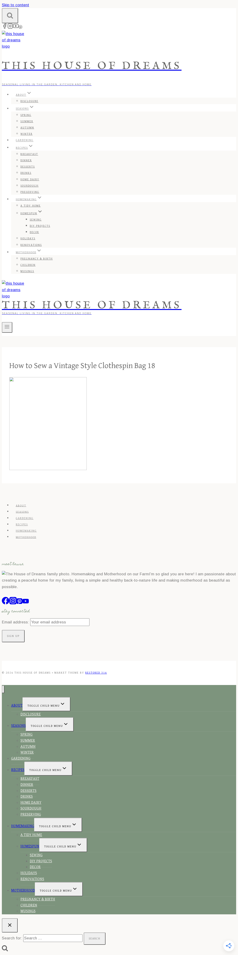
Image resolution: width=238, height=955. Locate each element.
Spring (25, 115)
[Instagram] (10, 28)
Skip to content (15, 5)
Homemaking (26, 530)
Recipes (22, 524)
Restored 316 (96, 672)
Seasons (22, 511)
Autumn (27, 127)
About (21, 505)
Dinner (26, 160)
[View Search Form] (10, 15)
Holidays (27, 238)
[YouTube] (16, 28)
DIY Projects (40, 225)
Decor (34, 232)
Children (28, 265)
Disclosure (29, 101)
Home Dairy (29, 179)
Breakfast (29, 154)
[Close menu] (3, 689)
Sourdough (29, 185)
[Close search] (10, 925)
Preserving (29, 192)
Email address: (16, 622)
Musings (27, 271)
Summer (26, 121)
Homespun (29, 846)
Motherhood (26, 537)
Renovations (31, 245)
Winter (26, 133)
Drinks (25, 173)
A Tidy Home (30, 205)
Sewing (36, 219)
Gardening (24, 140)
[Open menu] (7, 327)
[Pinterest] (20, 28)
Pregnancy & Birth (36, 258)
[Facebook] (4, 28)
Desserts (27, 166)
